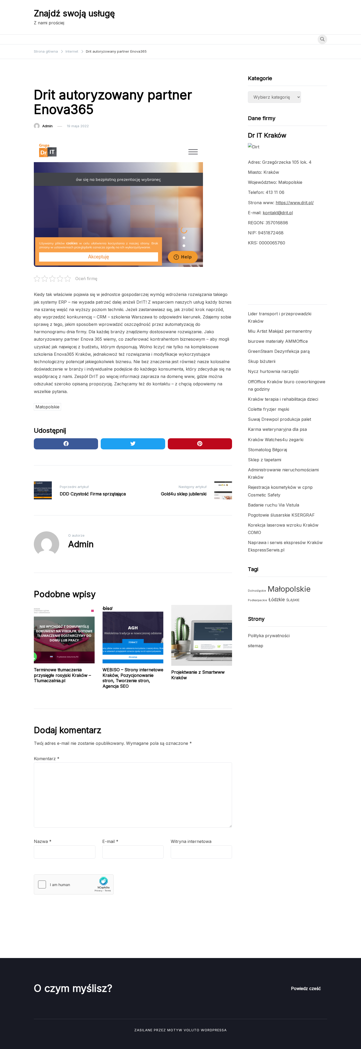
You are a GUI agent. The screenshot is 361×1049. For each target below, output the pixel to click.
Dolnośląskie (257, 590)
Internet (43, 79)
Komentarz (46, 758)
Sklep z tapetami (264, 459)
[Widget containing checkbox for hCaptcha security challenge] (74, 884)
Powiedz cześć (306, 988)
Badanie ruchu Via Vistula (273, 505)
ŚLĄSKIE (292, 600)
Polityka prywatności (269, 635)
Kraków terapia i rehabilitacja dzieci (283, 399)
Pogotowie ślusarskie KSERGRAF (281, 515)
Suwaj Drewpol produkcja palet (279, 419)
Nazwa (43, 841)
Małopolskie (47, 406)
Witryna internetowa (191, 841)
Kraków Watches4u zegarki (275, 439)
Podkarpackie (257, 600)
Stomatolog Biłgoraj (267, 449)
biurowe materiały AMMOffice (278, 341)
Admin (47, 126)
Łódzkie (277, 599)
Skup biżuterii (261, 361)
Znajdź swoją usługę (74, 13)
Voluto (192, 1030)
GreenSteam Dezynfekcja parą (279, 351)
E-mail (110, 841)
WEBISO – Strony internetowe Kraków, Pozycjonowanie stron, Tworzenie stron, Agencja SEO (133, 678)
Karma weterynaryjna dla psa (277, 429)
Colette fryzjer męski (268, 409)
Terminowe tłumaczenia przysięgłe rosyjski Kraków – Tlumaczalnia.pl (62, 675)
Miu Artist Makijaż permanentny (280, 331)
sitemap (255, 645)
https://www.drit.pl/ (295, 202)
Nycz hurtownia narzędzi (273, 371)
